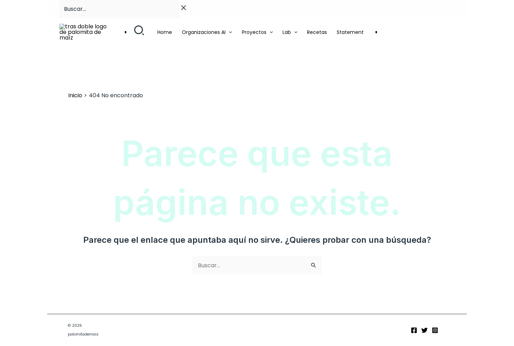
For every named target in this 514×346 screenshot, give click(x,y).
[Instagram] (435, 330)
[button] (139, 32)
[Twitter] (424, 330)
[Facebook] (414, 330)
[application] (229, 32)
